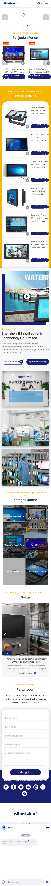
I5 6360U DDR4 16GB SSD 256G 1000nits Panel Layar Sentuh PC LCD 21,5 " (39, 164)
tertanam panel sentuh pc (14, 518)
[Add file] (3, 882)
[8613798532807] (35, 787)
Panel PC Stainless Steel (37, 518)
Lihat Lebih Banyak (13, 361)
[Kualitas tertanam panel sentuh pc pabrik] (25, 27)
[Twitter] (5, 787)
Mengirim (25, 772)
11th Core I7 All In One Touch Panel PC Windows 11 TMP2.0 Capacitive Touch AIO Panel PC (40, 137)
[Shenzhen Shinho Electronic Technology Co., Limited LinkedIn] (28, 787)
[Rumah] (25, 817)
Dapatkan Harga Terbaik (10, 76)
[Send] (48, 882)
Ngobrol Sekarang (38, 361)
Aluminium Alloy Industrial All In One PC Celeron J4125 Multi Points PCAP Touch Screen (39, 191)
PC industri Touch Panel (14, 545)
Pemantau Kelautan (14, 571)
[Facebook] (13, 787)
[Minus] (47, 827)
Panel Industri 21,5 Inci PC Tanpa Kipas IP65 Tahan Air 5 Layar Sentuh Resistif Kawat (40, 245)
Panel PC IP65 (37, 545)
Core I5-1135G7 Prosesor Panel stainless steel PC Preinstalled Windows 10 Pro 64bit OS (39, 70)
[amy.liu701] (42, 787)
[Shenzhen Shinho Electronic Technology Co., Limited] (10, 3)
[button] (23, 25)
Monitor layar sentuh (37, 571)
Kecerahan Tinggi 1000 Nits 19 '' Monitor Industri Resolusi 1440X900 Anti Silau (40, 218)
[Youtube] (20, 787)
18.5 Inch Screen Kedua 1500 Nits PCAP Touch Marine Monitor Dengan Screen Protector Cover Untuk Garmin (14, 70)
